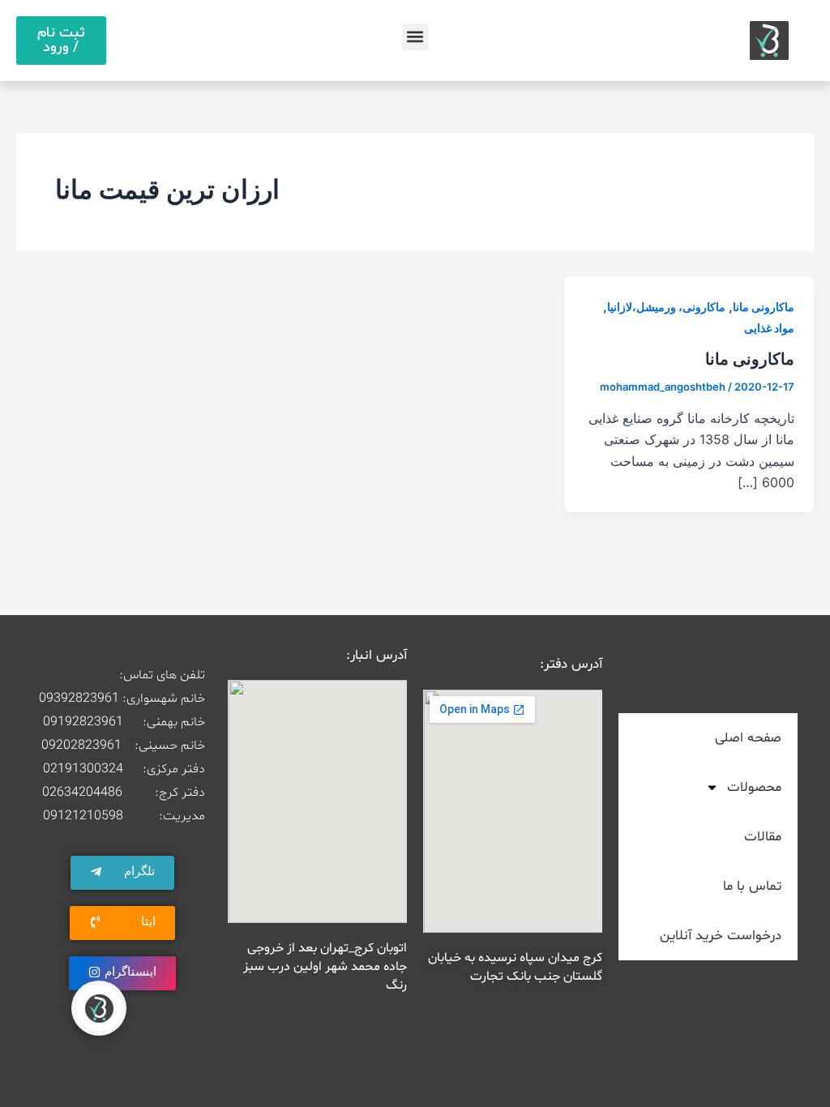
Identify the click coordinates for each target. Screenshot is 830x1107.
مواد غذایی (769, 328)
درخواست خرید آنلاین (720, 935)
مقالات (762, 836)
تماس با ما (752, 886)
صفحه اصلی (748, 738)
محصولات (754, 787)
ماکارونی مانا (763, 307)
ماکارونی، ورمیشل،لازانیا (666, 307)
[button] (415, 37)
